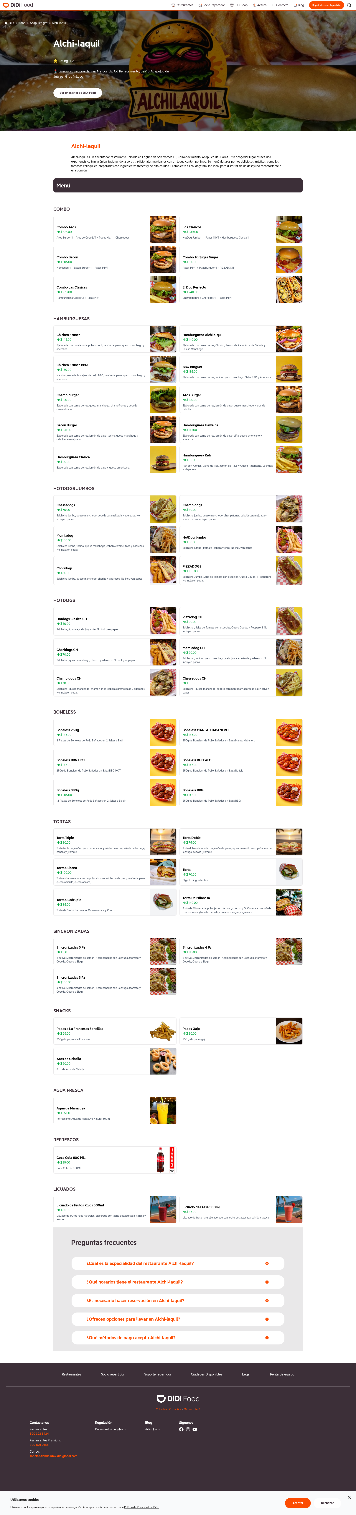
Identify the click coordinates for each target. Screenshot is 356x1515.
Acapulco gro (38, 23)
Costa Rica (175, 1409)
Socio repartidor (112, 1374)
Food (22, 23)
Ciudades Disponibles (206, 1374)
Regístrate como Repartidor (326, 5)
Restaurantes (71, 1374)
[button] (326, 5)
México (188, 1409)
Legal (246, 1374)
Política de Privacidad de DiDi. (141, 1507)
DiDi (11, 23)
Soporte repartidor (157, 1374)
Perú (197, 1409)
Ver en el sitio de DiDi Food (78, 93)
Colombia (161, 1409)
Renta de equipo (282, 1374)
